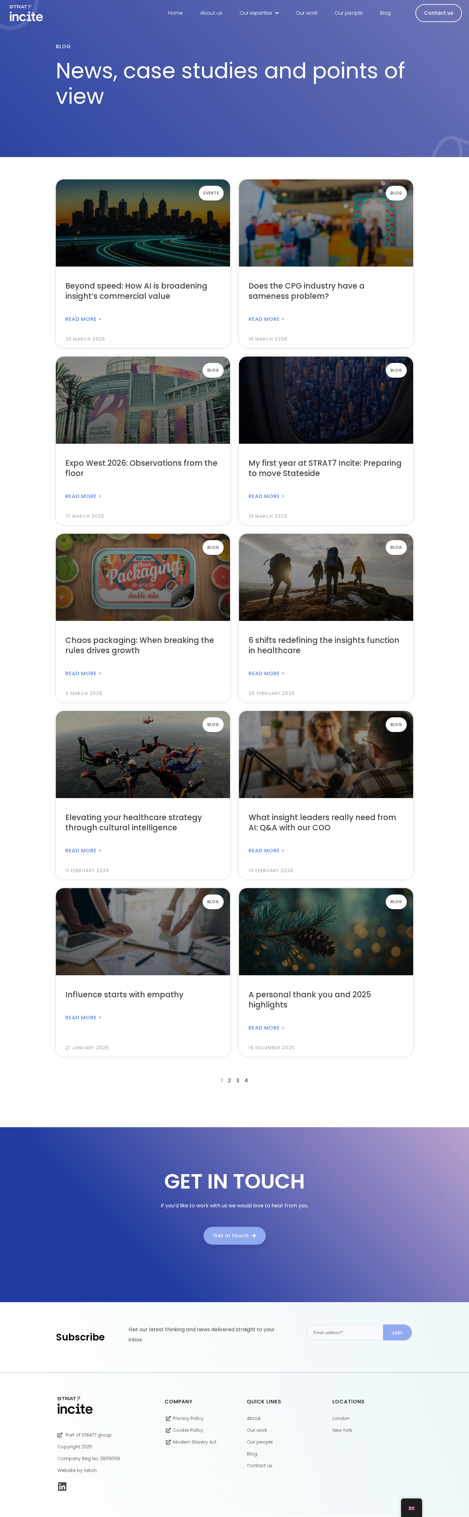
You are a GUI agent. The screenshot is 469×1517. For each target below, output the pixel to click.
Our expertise (256, 13)
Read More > (83, 319)
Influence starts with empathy (124, 994)
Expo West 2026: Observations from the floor (141, 468)
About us (211, 13)
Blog (385, 13)
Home (175, 13)
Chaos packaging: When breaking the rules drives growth (139, 645)
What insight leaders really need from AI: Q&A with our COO (322, 822)
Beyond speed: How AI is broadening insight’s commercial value (136, 291)
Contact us (438, 13)
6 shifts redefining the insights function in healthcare (324, 645)
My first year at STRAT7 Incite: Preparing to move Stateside (325, 468)
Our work (306, 13)
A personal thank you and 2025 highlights (310, 999)
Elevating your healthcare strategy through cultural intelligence (133, 822)
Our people (349, 13)
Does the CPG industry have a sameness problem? (307, 291)
